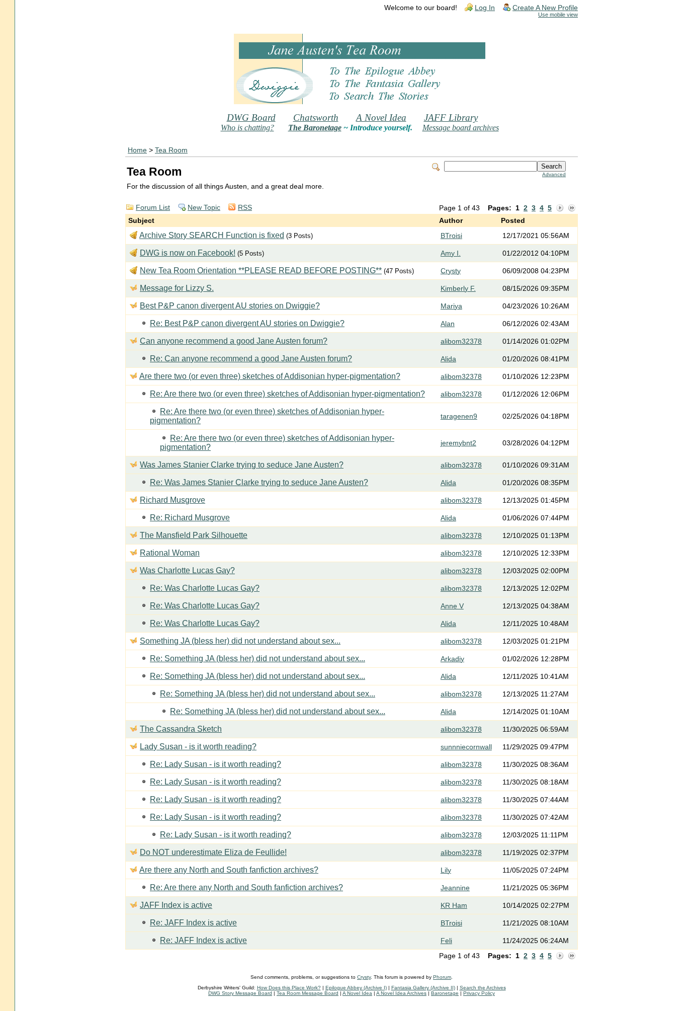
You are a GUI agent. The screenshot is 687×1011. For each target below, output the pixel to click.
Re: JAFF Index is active (193, 922)
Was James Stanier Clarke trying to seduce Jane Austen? (241, 464)
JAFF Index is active (176, 905)
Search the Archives (483, 987)
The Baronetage (314, 127)
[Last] (572, 208)
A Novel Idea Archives (401, 993)
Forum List (153, 207)
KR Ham (454, 905)
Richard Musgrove (172, 500)
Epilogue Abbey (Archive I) (356, 987)
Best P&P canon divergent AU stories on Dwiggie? (230, 305)
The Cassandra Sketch (181, 729)
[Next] (560, 208)
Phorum (442, 977)
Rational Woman (170, 553)
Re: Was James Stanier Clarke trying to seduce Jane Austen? (259, 482)
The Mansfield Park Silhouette (193, 535)
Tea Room (171, 150)
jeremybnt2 (458, 443)
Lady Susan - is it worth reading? (198, 746)
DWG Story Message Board (240, 993)
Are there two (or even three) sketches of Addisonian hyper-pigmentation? (269, 376)
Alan (448, 324)
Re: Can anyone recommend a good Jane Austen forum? (251, 358)
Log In (485, 8)
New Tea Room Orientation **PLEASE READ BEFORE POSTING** (261, 270)
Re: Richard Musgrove (190, 517)
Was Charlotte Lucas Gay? (187, 570)
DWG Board (251, 117)
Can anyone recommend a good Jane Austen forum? (233, 341)
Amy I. (451, 253)
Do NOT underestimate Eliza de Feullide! (213, 852)
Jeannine (455, 888)
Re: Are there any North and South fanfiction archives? (246, 887)
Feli (446, 941)
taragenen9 (459, 416)
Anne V (452, 606)
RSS (245, 207)
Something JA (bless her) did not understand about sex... (240, 641)
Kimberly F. (458, 288)
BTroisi (451, 236)
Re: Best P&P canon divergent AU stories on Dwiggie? (247, 323)
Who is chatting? (247, 127)
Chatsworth (315, 117)
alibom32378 (461, 341)
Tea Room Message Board (307, 993)
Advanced (554, 174)
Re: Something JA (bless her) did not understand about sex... (257, 658)
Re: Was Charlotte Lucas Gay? (205, 588)
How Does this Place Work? (289, 987)
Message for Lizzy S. (177, 288)
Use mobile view (558, 15)
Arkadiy (452, 659)
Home (137, 150)
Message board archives (460, 127)
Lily (446, 870)
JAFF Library (451, 117)
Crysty (451, 271)
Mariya (451, 306)
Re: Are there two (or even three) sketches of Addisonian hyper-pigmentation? (287, 394)
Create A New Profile (545, 8)
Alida (448, 359)
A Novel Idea (381, 117)
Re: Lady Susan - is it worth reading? (215, 764)
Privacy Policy (479, 993)
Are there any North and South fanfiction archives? (228, 870)
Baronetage (445, 993)
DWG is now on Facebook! (187, 253)
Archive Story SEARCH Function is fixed (211, 235)
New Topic (204, 207)
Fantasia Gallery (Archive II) (423, 987)
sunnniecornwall (466, 747)
